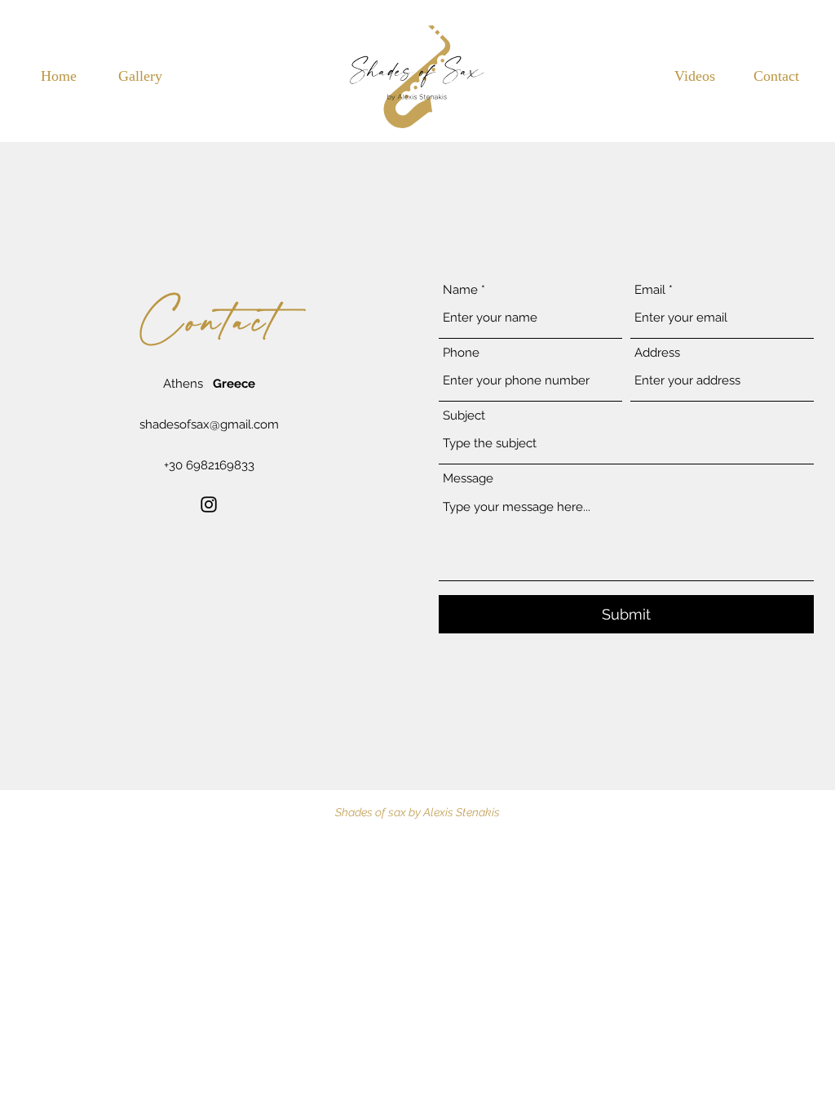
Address (657, 353)
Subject (464, 416)
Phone (461, 353)
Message (468, 479)
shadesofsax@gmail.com (209, 424)
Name (460, 290)
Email (649, 290)
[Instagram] (208, 504)
